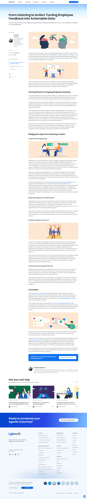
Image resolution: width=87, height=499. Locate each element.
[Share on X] (13, 77)
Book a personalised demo (68, 420)
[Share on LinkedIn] (10, 77)
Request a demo (74, 2)
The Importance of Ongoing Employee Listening (16, 63)
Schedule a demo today (66, 357)
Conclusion (12, 69)
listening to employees (39, 293)
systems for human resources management (62, 182)
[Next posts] (77, 382)
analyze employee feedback (62, 303)
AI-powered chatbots (33, 340)
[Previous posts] (74, 382)
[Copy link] (15, 77)
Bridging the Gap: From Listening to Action (16, 66)
